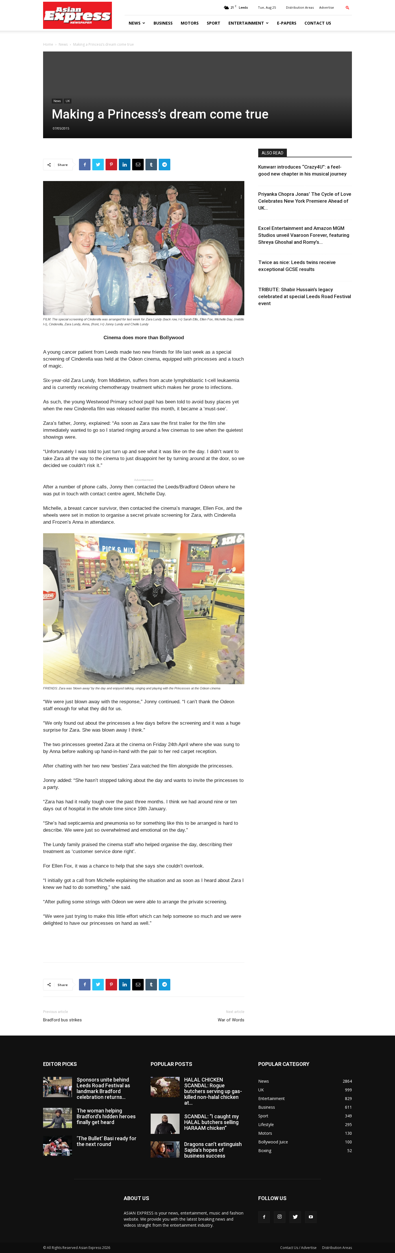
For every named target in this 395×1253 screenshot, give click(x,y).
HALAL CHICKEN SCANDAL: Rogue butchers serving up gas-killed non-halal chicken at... (213, 1091)
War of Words (231, 1020)
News (135, 23)
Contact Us (317, 23)
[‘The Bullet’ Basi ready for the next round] (57, 1146)
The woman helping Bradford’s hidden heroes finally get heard (106, 1116)
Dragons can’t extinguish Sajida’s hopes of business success (213, 1150)
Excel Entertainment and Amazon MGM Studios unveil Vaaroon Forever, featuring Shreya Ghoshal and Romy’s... (303, 235)
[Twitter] (295, 1217)
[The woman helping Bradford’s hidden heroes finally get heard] (57, 1118)
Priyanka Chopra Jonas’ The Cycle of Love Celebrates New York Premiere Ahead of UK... (304, 201)
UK (68, 101)
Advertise (326, 7)
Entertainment (246, 23)
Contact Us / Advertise (298, 1247)
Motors (190, 23)
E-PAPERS (286, 23)
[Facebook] (264, 1217)
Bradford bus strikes (62, 1020)
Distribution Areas (300, 7)
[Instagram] (279, 1217)
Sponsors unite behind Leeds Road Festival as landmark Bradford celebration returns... (103, 1088)
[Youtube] (311, 1217)
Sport (213, 23)
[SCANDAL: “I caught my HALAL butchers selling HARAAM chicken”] (165, 1124)
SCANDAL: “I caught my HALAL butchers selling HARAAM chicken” (211, 1122)
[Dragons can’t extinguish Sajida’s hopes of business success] (165, 1149)
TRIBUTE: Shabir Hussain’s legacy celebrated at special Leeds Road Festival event (304, 296)
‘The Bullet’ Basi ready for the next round (106, 1141)
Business (163, 23)
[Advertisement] (143, 943)
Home (48, 44)
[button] (347, 7)
